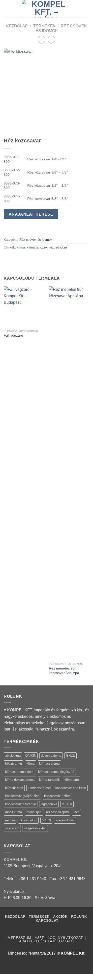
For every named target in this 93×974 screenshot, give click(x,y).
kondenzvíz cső (39, 788)
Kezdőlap (17, 26)
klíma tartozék (37, 247)
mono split (34, 812)
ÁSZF (39, 938)
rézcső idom (58, 247)
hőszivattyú (13, 763)
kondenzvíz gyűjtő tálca (22, 796)
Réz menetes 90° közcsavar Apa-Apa (64, 671)
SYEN (46, 820)
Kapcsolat (47, 920)
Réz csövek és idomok (35, 240)
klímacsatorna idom (19, 772)
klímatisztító (14, 788)
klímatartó (71, 780)
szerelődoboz (65, 820)
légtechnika (49, 804)
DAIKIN (30, 755)
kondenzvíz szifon (57, 796)
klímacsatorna (49, 763)
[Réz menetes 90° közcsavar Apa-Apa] (69, 473)
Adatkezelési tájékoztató (46, 941)
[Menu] (7, 8)
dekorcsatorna (51, 755)
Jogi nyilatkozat (66, 938)
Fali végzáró (13, 335)
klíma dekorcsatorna (19, 780)
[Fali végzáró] (24, 306)
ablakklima (13, 755)
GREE (70, 755)
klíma (21, 247)
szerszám (12, 828)
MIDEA (67, 804)
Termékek (44, 26)
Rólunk (79, 916)
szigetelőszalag (35, 828)
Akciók (61, 916)
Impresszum (18, 938)
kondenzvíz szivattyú (20, 804)
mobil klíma (13, 812)
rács (76, 812)
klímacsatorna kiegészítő (56, 772)
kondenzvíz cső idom (70, 788)
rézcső (10, 820)
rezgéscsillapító (57, 812)
